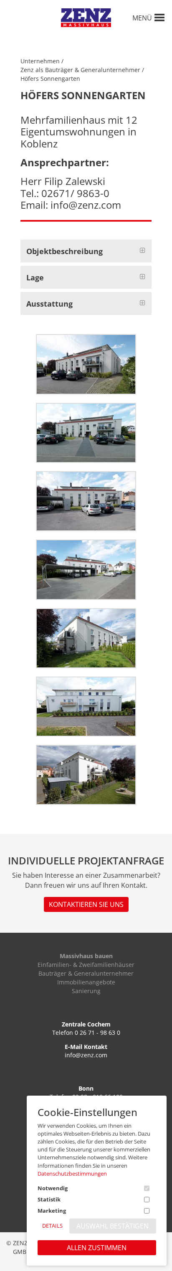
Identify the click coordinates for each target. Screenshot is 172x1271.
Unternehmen (40, 61)
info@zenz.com (86, 1055)
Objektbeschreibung (64, 251)
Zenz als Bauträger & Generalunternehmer (80, 70)
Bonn (86, 1088)
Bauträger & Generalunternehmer (86, 973)
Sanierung (86, 991)
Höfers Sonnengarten (50, 78)
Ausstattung (49, 304)
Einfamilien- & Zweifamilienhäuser (86, 965)
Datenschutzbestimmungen (72, 1173)
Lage (35, 277)
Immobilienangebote (86, 982)
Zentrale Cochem (86, 1024)
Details (52, 1225)
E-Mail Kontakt (86, 1047)
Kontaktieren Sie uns (86, 904)
